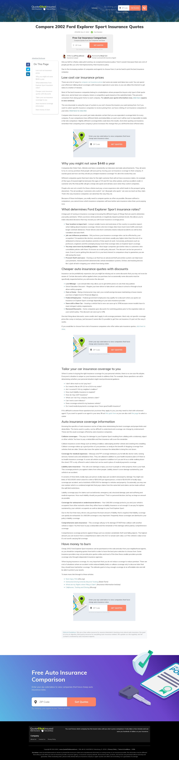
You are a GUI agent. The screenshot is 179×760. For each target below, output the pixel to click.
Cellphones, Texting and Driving (77, 587)
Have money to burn (43, 110)
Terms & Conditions (124, 749)
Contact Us (42, 739)
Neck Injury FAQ (72, 579)
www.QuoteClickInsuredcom (68, 749)
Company (35, 736)
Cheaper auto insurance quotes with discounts (44, 92)
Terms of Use (122, 12)
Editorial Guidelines (69, 632)
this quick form (110, 413)
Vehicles (94, 8)
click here (137, 98)
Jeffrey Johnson (79, 56)
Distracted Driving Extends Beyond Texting (82, 582)
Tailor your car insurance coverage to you (44, 98)
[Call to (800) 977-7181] (144, 8)
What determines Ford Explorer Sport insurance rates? (44, 85)
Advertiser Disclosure (38, 58)
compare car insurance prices (92, 82)
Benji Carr (104, 56)
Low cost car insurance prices (44, 72)
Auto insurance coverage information (44, 105)
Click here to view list (77, 111)
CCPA (133, 749)
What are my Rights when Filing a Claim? (81, 584)
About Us (33, 739)
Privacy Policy (52, 739)
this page (134, 413)
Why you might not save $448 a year (44, 78)
